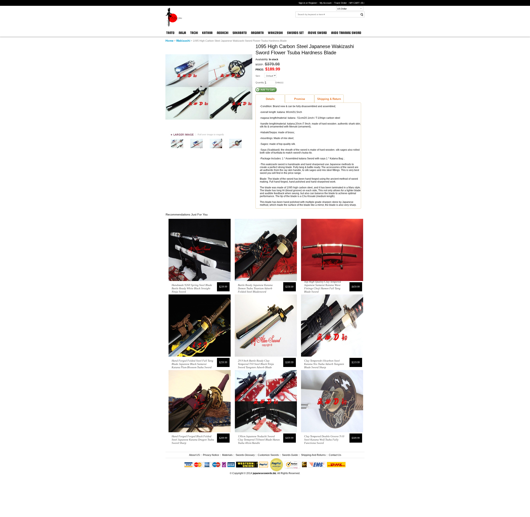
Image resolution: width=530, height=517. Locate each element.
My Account (326, 3)
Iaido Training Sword (346, 33)
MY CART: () (356, 3)
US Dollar (342, 8)
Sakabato (239, 33)
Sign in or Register (308, 3)
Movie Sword (317, 33)
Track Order (340, 3)
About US (194, 455)
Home (169, 40)
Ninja (182, 33)
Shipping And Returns (313, 455)
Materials (227, 455)
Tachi (194, 33)
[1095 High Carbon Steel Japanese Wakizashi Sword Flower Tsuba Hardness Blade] (177, 148)
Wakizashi (275, 33)
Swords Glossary (245, 455)
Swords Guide (290, 455)
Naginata (257, 33)
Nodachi (222, 33)
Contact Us (335, 455)
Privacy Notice (211, 455)
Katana (207, 33)
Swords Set (295, 33)
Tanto (170, 33)
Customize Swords (268, 455)
